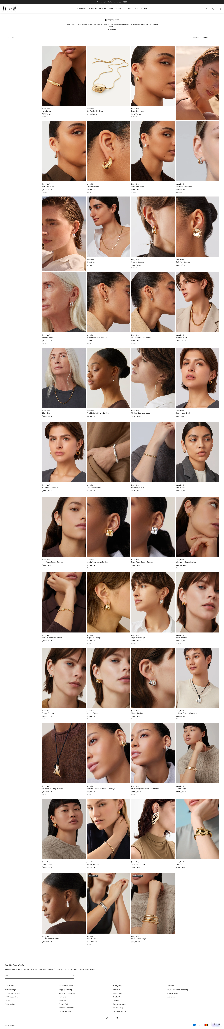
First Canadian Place (12, 997)
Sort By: (196, 38)
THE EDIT (144, 9)
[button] (207, 8)
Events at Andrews (120, 1004)
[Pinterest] (117, 1017)
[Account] (212, 8)
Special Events (172, 993)
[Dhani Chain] (64, 378)
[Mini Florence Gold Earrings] (108, 302)
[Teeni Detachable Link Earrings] (108, 378)
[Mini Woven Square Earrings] (64, 527)
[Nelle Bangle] (64, 76)
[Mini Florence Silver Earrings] (153, 302)
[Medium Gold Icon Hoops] (153, 378)
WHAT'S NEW (81, 9)
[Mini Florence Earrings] (197, 151)
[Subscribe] (71, 975)
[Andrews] (9, 9)
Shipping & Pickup (65, 990)
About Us (116, 990)
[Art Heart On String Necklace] (197, 678)
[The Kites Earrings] (153, 829)
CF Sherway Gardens (12, 993)
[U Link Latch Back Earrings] (64, 903)
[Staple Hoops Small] (197, 378)
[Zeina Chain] (108, 227)
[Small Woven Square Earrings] (108, 527)
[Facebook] (112, 1017)
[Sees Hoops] (197, 452)
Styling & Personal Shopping (177, 990)
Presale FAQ (63, 1004)
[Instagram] (106, 1017)
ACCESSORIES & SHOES (117, 9)
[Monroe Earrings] (108, 678)
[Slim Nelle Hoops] (64, 151)
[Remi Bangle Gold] (153, 452)
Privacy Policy (118, 1008)
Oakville (7, 1000)
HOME (130, 9)
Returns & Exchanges (67, 993)
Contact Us (117, 997)
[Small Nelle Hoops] (153, 76)
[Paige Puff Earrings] (108, 602)
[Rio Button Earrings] (197, 227)
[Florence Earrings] (153, 227)
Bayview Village (10, 990)
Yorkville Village (10, 1004)
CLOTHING (102, 9)
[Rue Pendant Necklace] (108, 76)
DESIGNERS (92, 9)
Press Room (117, 993)
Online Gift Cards (65, 1011)
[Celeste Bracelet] (108, 829)
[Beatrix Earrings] (197, 602)
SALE (136, 9)
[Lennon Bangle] (197, 753)
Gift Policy (62, 1000)
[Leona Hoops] (64, 829)
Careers (116, 1000)
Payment (62, 997)
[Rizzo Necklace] (197, 302)
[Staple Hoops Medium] (64, 452)
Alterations (171, 997)
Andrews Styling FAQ (66, 1008)
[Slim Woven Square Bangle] (64, 602)
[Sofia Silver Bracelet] (108, 452)
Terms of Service (119, 1011)
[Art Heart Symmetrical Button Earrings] (108, 753)
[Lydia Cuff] (197, 829)
